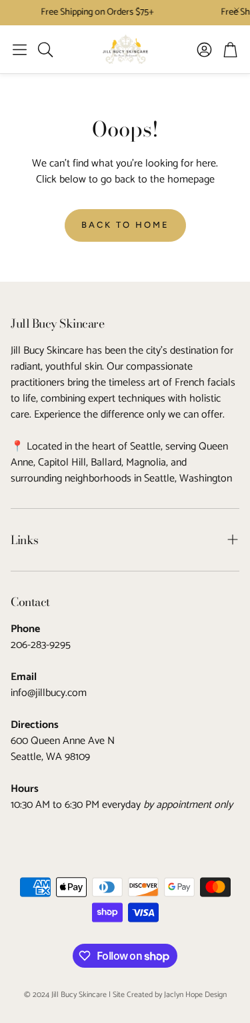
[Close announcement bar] (237, 10)
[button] (20, 49)
